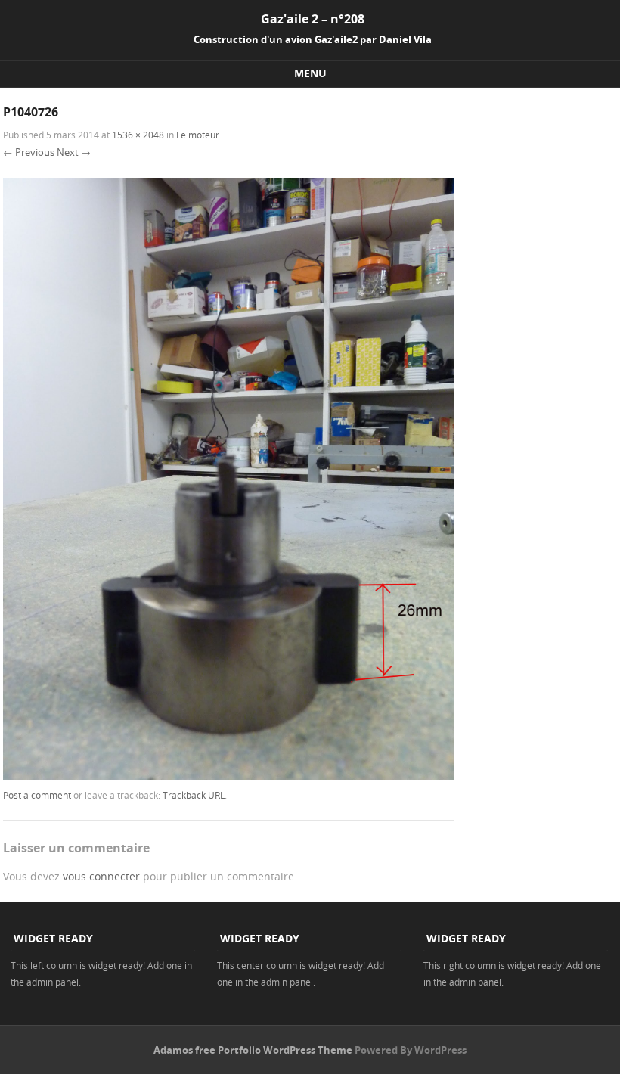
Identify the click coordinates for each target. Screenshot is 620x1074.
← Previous (28, 152)
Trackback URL (194, 795)
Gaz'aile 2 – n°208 (312, 19)
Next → (74, 152)
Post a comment (37, 795)
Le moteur (197, 135)
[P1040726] (228, 775)
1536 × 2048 (138, 135)
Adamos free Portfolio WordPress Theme (252, 1050)
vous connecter (101, 876)
